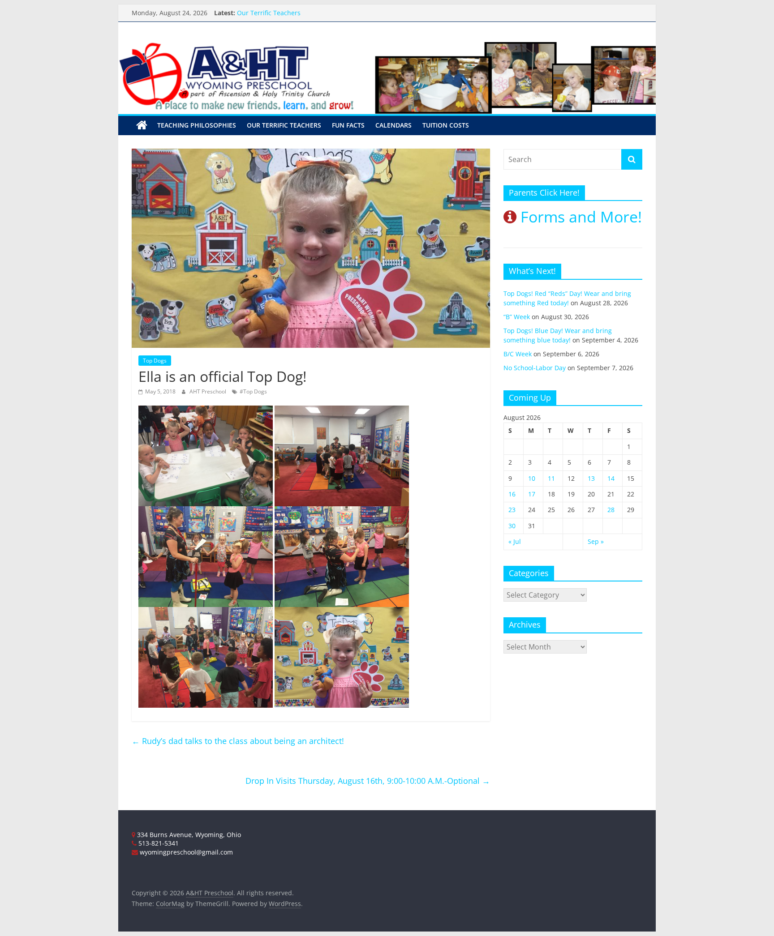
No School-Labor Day (534, 367)
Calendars (393, 125)
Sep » (596, 541)
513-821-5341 (158, 843)
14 (611, 478)
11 (551, 478)
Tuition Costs (445, 125)
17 (531, 494)
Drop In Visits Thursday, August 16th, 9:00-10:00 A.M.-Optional (367, 780)
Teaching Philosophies (196, 125)
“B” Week (516, 316)
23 (512, 509)
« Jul (514, 541)
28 (611, 509)
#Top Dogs (253, 391)
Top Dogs (155, 360)
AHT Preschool (208, 391)
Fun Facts (348, 125)
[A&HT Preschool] (142, 125)
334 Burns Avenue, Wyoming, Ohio (188, 834)
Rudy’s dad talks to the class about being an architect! (238, 740)
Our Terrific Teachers (284, 125)
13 (591, 478)
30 (512, 525)
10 (531, 478)
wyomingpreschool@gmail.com (185, 852)
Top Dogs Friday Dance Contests (285, 12)
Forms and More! (579, 216)
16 (512, 494)
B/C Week (517, 354)
